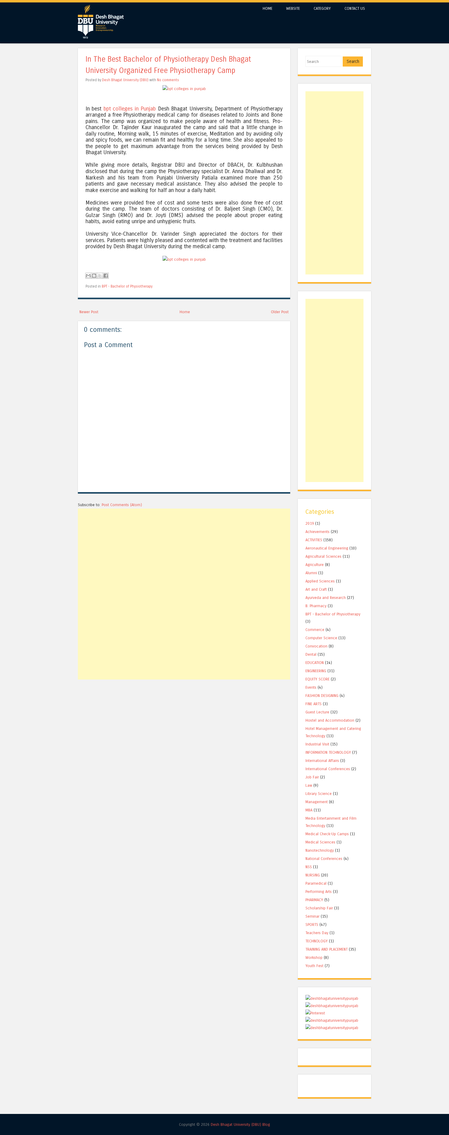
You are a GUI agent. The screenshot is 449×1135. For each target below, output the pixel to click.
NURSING (312, 875)
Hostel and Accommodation (329, 720)
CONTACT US (355, 8)
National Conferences (323, 858)
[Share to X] (100, 276)
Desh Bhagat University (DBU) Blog (240, 1124)
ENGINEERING (315, 671)
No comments (168, 80)
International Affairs (322, 760)
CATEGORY (322, 8)
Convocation (316, 646)
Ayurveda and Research (325, 597)
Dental (310, 654)
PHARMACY (314, 899)
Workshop (314, 957)
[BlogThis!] (94, 276)
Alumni (311, 573)
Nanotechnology (319, 850)
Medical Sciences (320, 842)
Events (310, 687)
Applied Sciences (320, 581)
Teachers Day (316, 932)
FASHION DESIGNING (321, 695)
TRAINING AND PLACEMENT (326, 949)
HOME (267, 8)
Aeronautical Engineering (326, 548)
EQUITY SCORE (317, 679)
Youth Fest (314, 965)
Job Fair (312, 777)
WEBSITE (293, 8)
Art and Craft (316, 589)
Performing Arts (318, 891)
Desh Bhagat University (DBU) (125, 80)
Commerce (314, 629)
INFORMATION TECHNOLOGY (328, 752)
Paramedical (316, 883)
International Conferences (327, 769)
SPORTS (311, 924)
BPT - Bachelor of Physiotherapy (127, 286)
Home (185, 312)
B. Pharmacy (316, 606)
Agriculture (314, 564)
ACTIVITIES (313, 540)
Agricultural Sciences (323, 556)
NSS (308, 867)
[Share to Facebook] (106, 276)
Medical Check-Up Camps (327, 834)
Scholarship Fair (319, 908)
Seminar (312, 916)
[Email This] (88, 276)
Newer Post (88, 312)
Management (316, 802)
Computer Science (321, 638)
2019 (309, 523)
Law (308, 785)
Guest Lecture (317, 712)
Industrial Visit (317, 744)
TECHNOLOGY (316, 941)
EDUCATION (314, 662)
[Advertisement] (184, 551)
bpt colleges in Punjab (130, 108)
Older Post (280, 312)
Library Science (318, 793)
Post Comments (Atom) (122, 504)
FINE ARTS (313, 704)
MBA (308, 810)
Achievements (317, 531)
